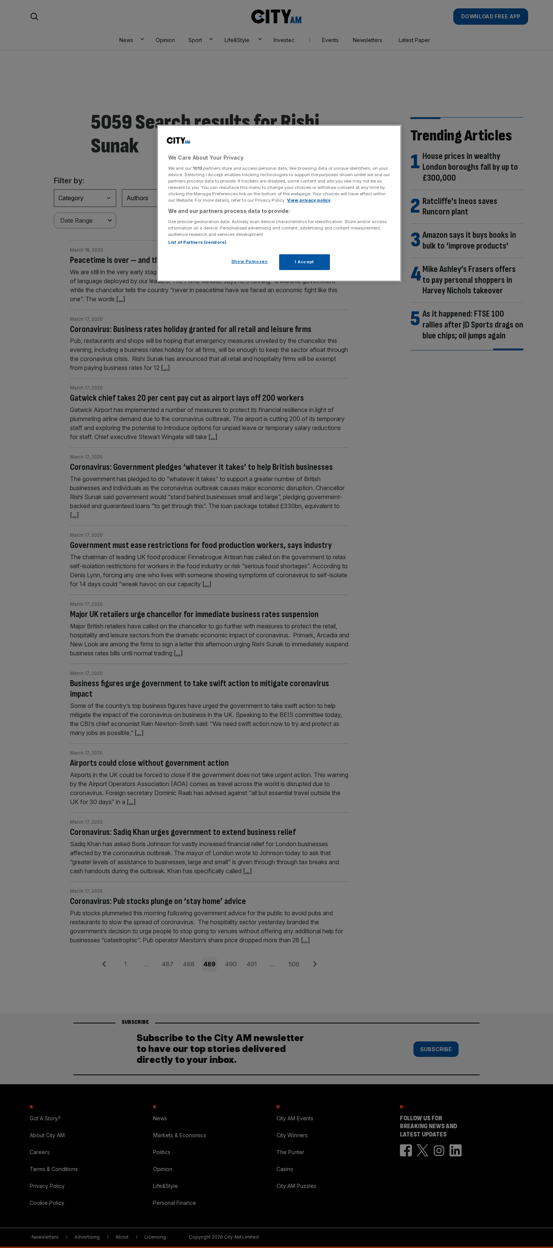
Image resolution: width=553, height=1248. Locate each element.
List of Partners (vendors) (197, 242)
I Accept (304, 261)
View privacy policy (309, 200)
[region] (279, 203)
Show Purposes (249, 261)
